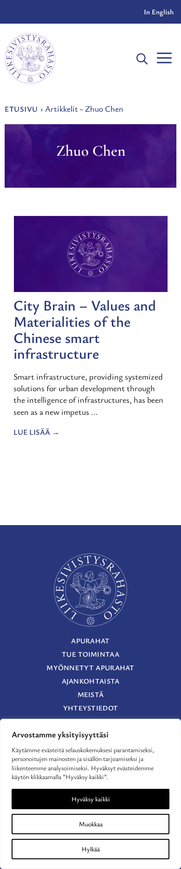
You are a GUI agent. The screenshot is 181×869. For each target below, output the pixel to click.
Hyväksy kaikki (90, 798)
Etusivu (21, 109)
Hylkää (91, 848)
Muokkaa (91, 823)
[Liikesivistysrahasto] (30, 58)
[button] (142, 58)
